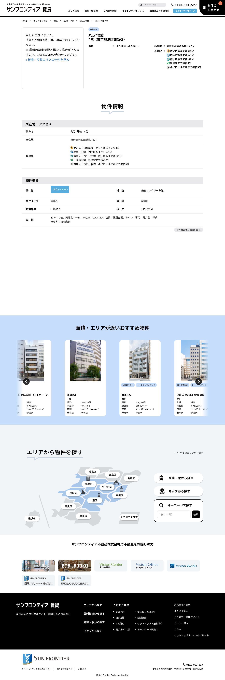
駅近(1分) (142, 617)
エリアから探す (40, 20)
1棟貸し (120, 623)
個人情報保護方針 (64, 669)
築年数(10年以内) (146, 611)
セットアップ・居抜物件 (150, 623)
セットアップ (133, 10)
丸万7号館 (84, 20)
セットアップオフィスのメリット (191, 635)
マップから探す (93, 631)
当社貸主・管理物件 (159, 10)
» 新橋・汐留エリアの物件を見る (47, 59)
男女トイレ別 (59, 189)
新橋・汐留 (69, 20)
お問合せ (82, 669)
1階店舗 (120, 617)
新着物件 (120, 611)
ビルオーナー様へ (183, 10)
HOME (24, 20)
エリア (73, 10)
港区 (56, 20)
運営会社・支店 (182, 604)
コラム (177, 629)
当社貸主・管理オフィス (187, 616)
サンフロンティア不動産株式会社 (36, 669)
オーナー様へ (181, 623)
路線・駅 (91, 10)
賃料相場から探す (94, 614)
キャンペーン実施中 (147, 629)
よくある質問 (181, 610)
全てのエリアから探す (191, 452)
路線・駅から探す (94, 622)
